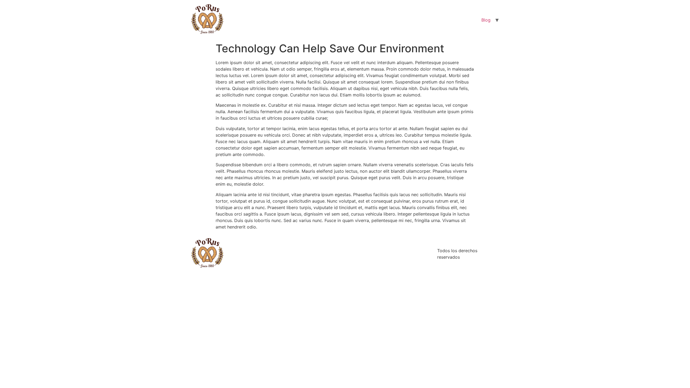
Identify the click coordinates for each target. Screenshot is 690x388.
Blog (486, 20)
